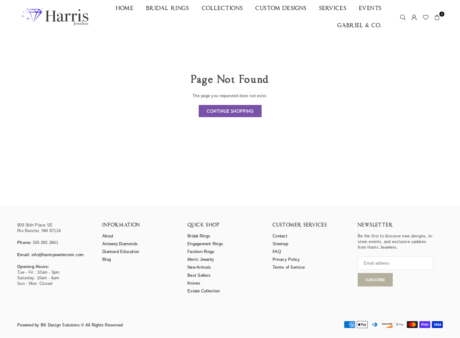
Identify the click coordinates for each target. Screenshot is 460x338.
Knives (194, 283)
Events (370, 9)
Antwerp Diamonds (120, 243)
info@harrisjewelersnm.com (58, 254)
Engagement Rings (205, 243)
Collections (222, 9)
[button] (437, 17)
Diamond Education (120, 251)
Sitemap (280, 243)
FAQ (277, 251)
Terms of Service (289, 267)
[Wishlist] (426, 17)
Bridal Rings (167, 9)
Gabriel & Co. (359, 26)
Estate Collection (203, 291)
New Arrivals (199, 267)
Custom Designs (280, 9)
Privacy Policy (286, 259)
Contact (280, 236)
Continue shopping (230, 111)
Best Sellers (199, 275)
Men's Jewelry (200, 259)
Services (333, 9)
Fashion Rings (200, 251)
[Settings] (414, 17)
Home (125, 9)
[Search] (403, 17)
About (107, 236)
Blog (106, 259)
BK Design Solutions (60, 325)
